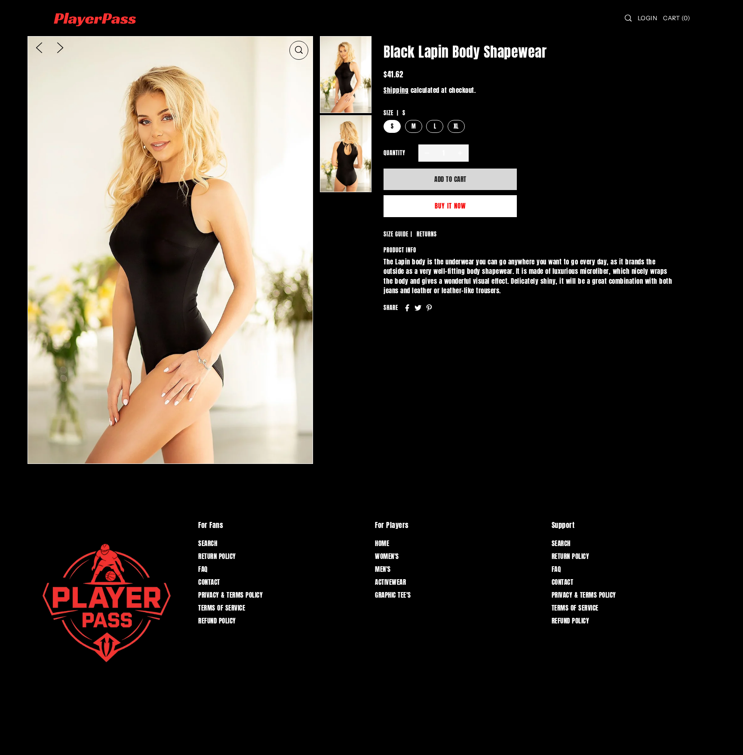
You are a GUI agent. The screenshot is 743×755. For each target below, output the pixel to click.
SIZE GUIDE (396, 234)
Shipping (396, 90)
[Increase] (460, 153)
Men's (383, 569)
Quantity (394, 153)
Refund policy (217, 621)
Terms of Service (221, 608)
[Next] (60, 47)
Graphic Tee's (393, 595)
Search (207, 543)
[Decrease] (427, 153)
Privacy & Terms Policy (230, 595)
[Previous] (39, 47)
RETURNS (427, 234)
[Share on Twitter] (417, 307)
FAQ (203, 569)
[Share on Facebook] (407, 307)
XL (456, 126)
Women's (387, 556)
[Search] (628, 18)
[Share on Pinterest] (429, 307)
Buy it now (450, 206)
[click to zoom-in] (298, 50)
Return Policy (217, 556)
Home (382, 543)
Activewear (390, 582)
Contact (209, 582)
